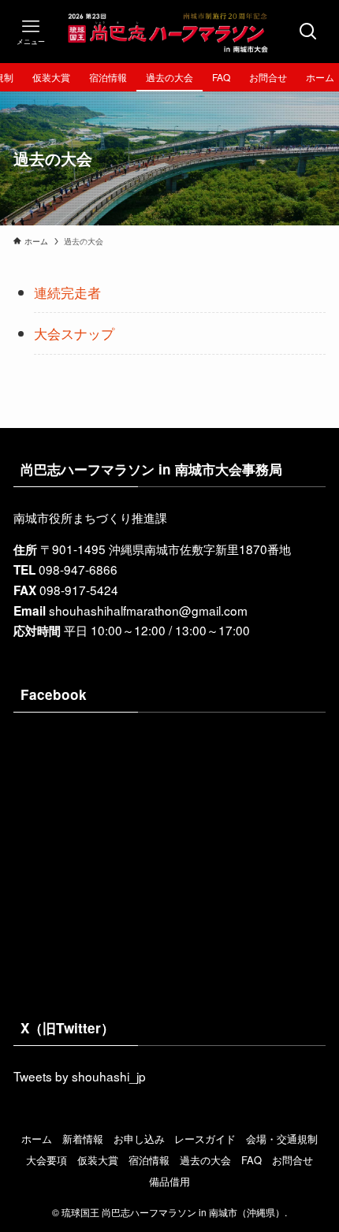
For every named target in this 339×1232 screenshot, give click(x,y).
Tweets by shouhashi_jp (79, 1076)
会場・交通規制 (282, 1138)
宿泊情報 (149, 1159)
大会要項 (46, 1159)
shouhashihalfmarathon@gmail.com (148, 610)
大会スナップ (74, 333)
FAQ (251, 1159)
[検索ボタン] (308, 31)
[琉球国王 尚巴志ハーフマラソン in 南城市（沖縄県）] (169, 31)
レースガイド (205, 1138)
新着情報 (82, 1138)
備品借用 (169, 1181)
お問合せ (292, 1159)
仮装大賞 (97, 1159)
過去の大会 (205, 1159)
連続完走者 (67, 292)
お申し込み (139, 1138)
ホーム (36, 1138)
